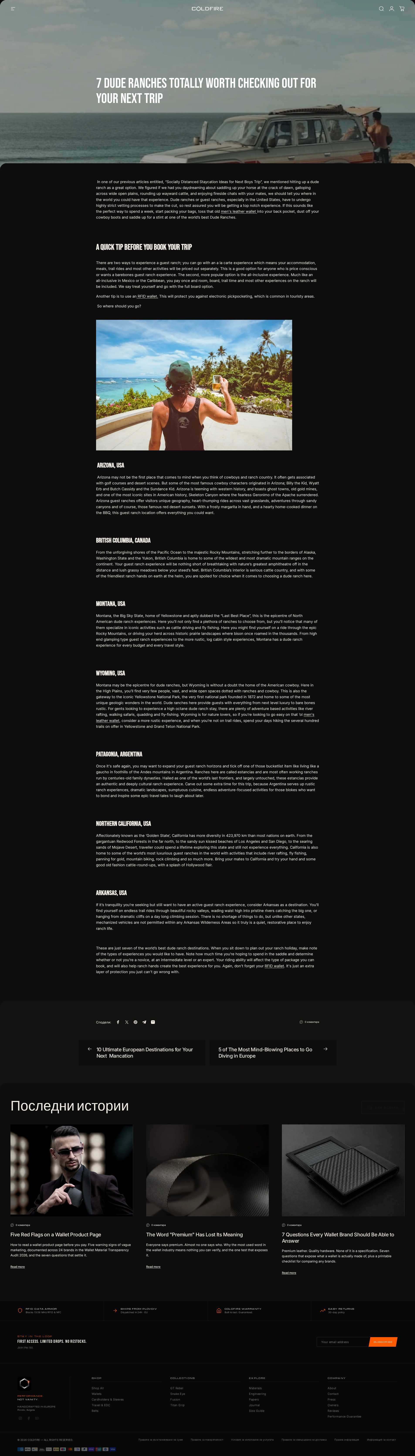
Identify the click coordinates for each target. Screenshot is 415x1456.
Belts (95, 1410)
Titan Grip (177, 1405)
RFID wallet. (147, 296)
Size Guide (256, 1410)
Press (332, 1399)
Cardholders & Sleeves (108, 1399)
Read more (17, 1266)
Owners (333, 1405)
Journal (254, 1405)
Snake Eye (177, 1393)
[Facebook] (28, 1418)
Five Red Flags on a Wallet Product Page (55, 1235)
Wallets (97, 1393)
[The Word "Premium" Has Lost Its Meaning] (207, 1170)
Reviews (333, 1410)
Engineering (257, 1393)
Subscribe (383, 1342)
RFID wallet (274, 966)
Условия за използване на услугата (252, 1439)
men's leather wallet (239, 211)
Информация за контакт (381, 1439)
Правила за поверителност (207, 1439)
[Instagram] (20, 1418)
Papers (254, 1399)
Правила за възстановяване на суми (161, 1439)
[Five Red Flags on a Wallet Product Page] (71, 1170)
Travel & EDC (101, 1405)
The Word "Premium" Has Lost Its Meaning (194, 1235)
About (332, 1388)
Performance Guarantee (344, 1416)
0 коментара (312, 1021)
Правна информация (346, 1439)
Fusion (175, 1399)
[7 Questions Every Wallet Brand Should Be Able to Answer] (343, 1170)
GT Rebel (176, 1388)
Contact (333, 1393)
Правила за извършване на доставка (304, 1439)
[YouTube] (37, 1418)
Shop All (98, 1388)
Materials (255, 1388)
